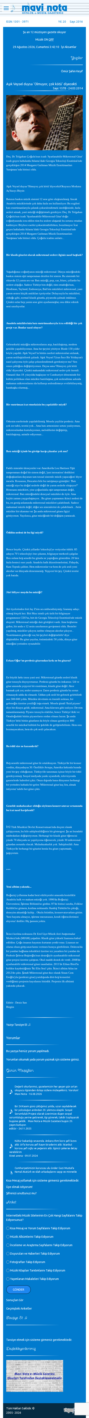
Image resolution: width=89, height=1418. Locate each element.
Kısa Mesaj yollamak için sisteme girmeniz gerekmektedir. (42, 1180)
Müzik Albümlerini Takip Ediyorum (31, 1236)
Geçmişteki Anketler (19, 1308)
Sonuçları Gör (14, 1300)
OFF (51, 39)
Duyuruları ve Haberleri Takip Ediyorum (35, 1253)
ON (46, 39)
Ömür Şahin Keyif (72, 71)
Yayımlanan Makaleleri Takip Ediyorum (34, 1279)
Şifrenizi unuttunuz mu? (21, 1193)
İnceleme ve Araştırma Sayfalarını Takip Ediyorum (41, 1245)
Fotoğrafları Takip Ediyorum (27, 1262)
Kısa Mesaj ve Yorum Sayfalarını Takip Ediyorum (40, 1228)
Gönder (18, 1289)
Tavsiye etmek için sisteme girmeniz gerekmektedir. (39, 1339)
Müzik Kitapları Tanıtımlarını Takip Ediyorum (37, 1270)
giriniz (75, 1059)
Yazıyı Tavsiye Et (18, 1024)
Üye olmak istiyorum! (19, 1187)
